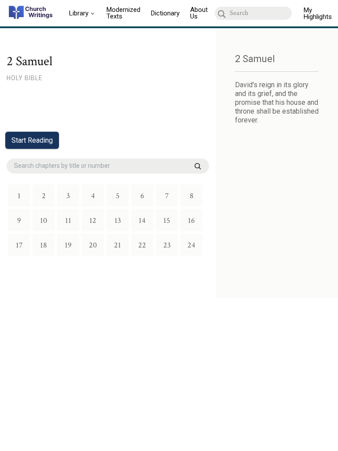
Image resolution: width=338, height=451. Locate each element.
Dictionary (165, 13)
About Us (199, 13)
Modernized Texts (123, 13)
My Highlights (318, 13)
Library (78, 13)
